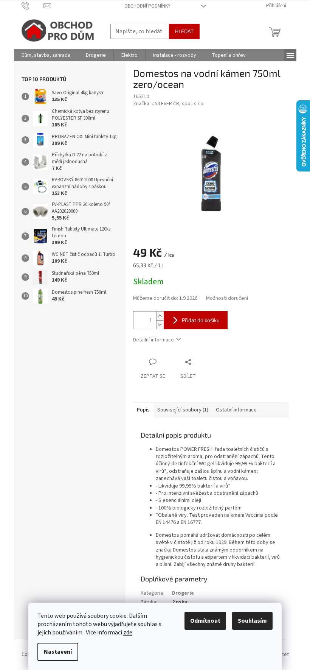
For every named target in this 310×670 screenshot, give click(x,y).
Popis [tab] (143, 410)
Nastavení (58, 652)
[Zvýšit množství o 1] (160, 316)
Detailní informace (153, 340)
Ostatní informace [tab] (236, 410)
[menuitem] (46, 55)
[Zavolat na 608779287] (33, 5)
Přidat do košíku (201, 320)
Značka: (169, 104)
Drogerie (183, 593)
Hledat (184, 31)
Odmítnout (205, 621)
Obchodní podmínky (147, 6)
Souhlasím (252, 621)
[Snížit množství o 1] (160, 324)
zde (127, 632)
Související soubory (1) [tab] (182, 410)
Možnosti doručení (227, 298)
